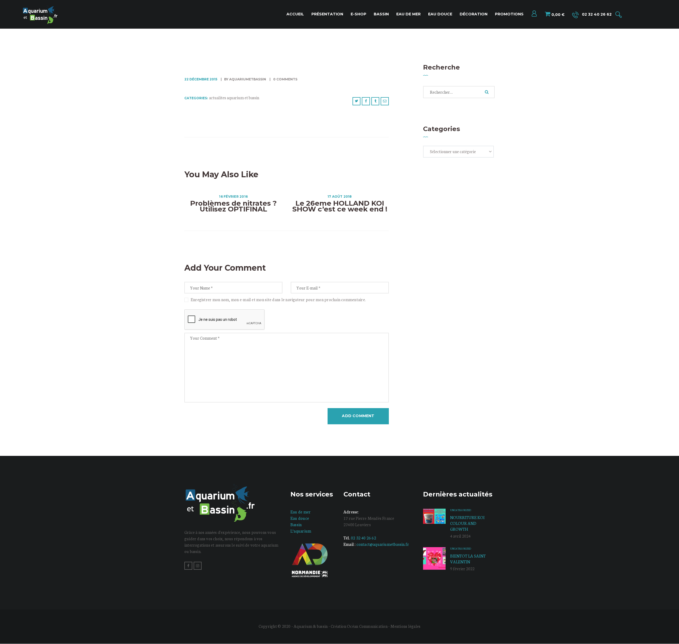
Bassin (296, 524)
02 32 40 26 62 (363, 538)
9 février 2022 (462, 568)
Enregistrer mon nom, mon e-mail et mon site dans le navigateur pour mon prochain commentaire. (278, 299)
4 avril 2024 (460, 536)
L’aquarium (300, 531)
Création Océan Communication (359, 626)
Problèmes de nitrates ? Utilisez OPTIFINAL (233, 206)
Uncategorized (460, 510)
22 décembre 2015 (200, 79)
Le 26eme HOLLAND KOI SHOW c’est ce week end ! (339, 206)
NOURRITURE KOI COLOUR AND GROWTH (467, 523)
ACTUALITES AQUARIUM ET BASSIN (234, 97)
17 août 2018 (340, 196)
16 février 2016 (233, 196)
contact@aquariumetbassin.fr (382, 544)
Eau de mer (300, 512)
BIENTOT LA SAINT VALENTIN (468, 558)
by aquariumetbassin (245, 79)
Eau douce (299, 518)
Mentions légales (405, 626)
